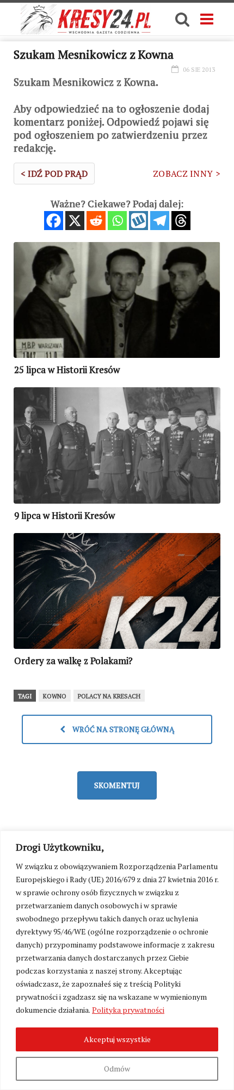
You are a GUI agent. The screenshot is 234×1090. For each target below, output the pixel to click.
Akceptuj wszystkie (117, 1039)
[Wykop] (138, 220)
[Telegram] (159, 220)
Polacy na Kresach (109, 696)
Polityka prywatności (128, 1010)
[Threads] (180, 220)
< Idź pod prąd (54, 173)
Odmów (117, 1068)
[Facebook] (53, 220)
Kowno (54, 696)
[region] (117, 960)
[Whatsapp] (117, 220)
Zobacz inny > (186, 173)
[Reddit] (96, 220)
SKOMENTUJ (117, 785)
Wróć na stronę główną (123, 729)
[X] (74, 220)
